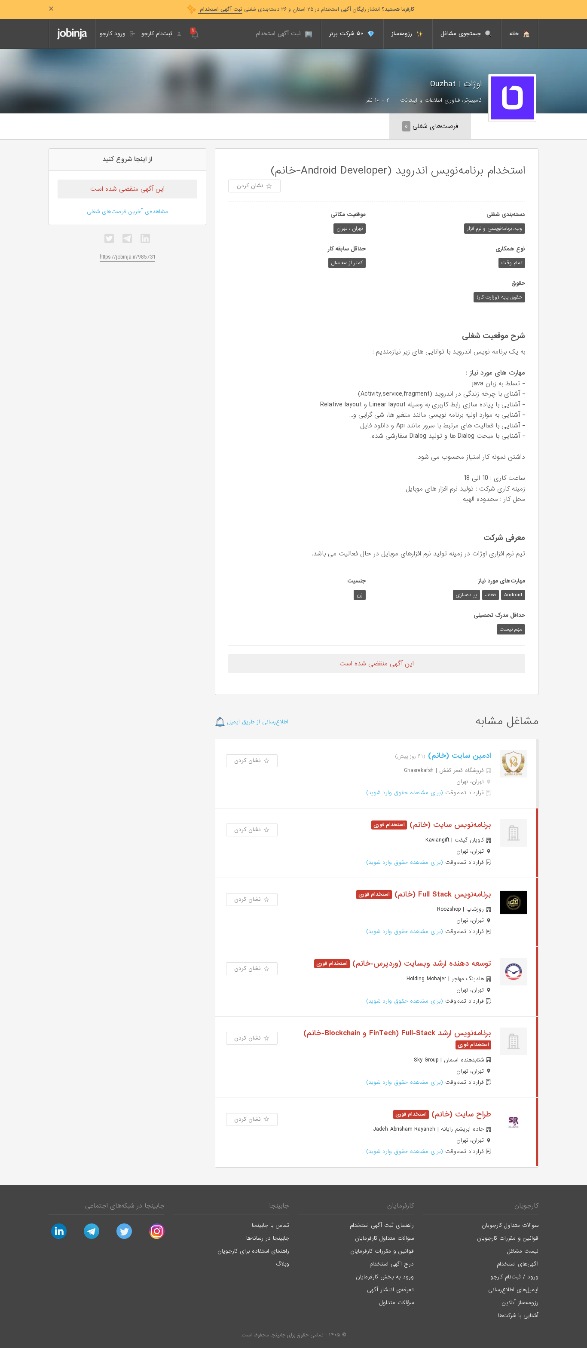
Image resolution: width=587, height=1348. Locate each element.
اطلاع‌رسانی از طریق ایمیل (256, 722)
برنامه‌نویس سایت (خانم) (449, 825)
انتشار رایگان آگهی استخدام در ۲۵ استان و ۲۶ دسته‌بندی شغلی (306, 9)
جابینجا (279, 1206)
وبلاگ (282, 1264)
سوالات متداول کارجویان (510, 1225)
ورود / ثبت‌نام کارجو (514, 1277)
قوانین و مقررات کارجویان (507, 1238)
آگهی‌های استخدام (517, 1264)
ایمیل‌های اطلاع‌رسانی (513, 1290)
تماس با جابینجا (270, 1225)
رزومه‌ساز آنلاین (520, 1303)
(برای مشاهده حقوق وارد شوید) (404, 793)
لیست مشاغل (522, 1251)
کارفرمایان (400, 1206)
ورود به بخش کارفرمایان (385, 1277)
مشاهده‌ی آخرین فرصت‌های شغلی (127, 211)
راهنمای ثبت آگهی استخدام (382, 1225)
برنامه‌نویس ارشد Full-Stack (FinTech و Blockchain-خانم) (397, 1033)
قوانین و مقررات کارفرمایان (382, 1251)
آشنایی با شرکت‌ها (518, 1315)
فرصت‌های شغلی (431, 126)
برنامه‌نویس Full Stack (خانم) (441, 894)
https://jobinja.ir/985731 (127, 257)
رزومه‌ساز (402, 34)
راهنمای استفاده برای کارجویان (253, 1251)
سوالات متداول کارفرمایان (384, 1238)
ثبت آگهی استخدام (279, 34)
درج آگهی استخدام (392, 1264)
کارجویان (526, 1206)
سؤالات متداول (396, 1303)
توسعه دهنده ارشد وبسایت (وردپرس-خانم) (420, 964)
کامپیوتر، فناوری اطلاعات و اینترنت (441, 100)
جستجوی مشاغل (461, 34)
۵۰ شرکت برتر (347, 34)
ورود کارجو (114, 34)
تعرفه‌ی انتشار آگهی (390, 1290)
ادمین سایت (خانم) (458, 756)
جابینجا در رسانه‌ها (267, 1238)
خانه (515, 34)
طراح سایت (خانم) (460, 1114)
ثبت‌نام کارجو (157, 34)
